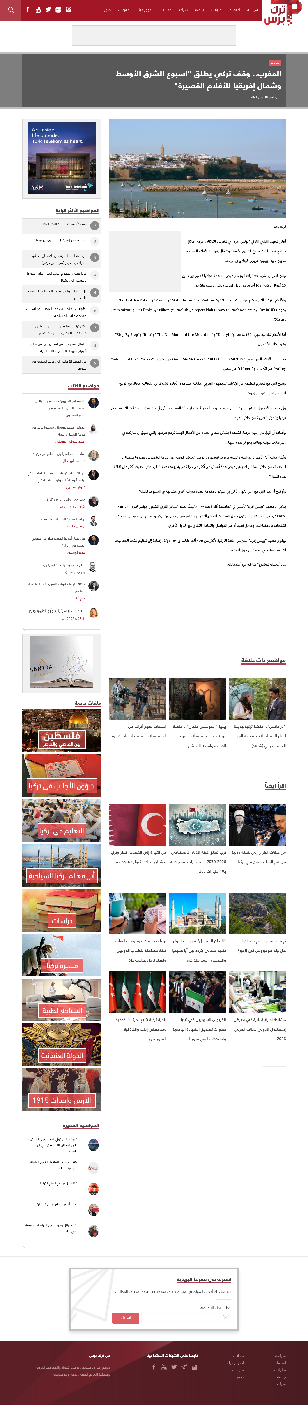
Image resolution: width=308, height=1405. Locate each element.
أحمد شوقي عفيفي (70, 441)
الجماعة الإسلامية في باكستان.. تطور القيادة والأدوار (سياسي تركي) (59, 259)
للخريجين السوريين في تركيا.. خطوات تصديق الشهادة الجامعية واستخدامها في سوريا (199, 1028)
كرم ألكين (78, 597)
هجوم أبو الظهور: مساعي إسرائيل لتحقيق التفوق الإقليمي (60, 404)
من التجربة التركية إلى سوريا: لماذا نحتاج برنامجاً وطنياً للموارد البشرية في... (56, 476)
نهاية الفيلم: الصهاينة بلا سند (63, 518)
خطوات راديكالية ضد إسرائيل (64, 564)
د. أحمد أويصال (74, 460)
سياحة (183, 9)
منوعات (123, 9)
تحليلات (217, 9)
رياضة (199, 9)
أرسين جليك (76, 525)
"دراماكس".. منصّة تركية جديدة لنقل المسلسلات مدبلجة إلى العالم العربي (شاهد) (260, 735)
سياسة (252, 9)
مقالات (166, 9)
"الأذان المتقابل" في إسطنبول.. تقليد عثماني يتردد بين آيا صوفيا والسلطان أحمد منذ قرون (198, 950)
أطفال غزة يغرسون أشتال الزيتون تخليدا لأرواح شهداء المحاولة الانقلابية (58, 347)
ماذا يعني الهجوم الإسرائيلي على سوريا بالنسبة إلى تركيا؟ (57, 277)
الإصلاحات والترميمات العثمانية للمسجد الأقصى (57, 294)
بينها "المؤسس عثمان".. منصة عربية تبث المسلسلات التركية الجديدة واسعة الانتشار (199, 735)
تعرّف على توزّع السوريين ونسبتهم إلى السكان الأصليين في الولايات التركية (52, 1145)
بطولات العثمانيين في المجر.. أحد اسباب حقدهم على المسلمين (56, 312)
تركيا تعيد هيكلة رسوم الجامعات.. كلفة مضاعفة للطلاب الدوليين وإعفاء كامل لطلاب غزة (139, 950)
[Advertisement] (145, 259)
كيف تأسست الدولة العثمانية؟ (64, 223)
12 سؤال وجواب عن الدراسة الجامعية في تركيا (51, 1228)
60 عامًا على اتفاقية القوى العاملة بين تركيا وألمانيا (53, 1165)
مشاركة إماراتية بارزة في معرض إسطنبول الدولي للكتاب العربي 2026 (260, 1028)
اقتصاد (235, 9)
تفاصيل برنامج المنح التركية (58, 1183)
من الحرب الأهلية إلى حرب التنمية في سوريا (59, 365)
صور (107, 9)
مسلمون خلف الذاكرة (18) (66, 499)
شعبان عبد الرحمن (72, 506)
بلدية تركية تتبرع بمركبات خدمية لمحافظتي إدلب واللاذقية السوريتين (141, 1028)
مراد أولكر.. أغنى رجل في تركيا (55, 1204)
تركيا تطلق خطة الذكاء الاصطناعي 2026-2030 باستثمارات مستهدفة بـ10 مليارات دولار (198, 861)
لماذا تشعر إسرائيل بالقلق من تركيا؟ (60, 239)
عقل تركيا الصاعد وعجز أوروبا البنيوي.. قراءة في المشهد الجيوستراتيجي (59, 329)
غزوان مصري (75, 486)
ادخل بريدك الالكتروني (215, 1307)
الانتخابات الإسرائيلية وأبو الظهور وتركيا (56, 610)
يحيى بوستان (75, 571)
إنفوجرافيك (145, 9)
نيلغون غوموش (73, 617)
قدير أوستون (75, 414)
